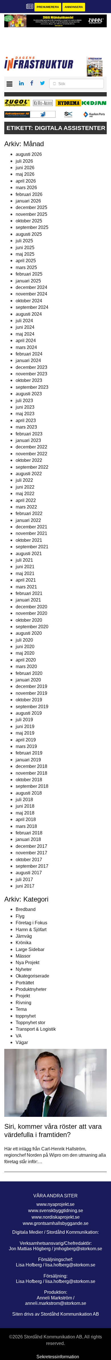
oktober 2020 (29, 620)
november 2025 (31, 214)
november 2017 (31, 852)
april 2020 (26, 660)
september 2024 (32, 307)
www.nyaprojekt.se (55, 1204)
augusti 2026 (29, 154)
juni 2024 (25, 327)
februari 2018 (29, 832)
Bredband (26, 909)
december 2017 (31, 846)
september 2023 (32, 387)
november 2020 (31, 613)
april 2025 (26, 260)
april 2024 (26, 340)
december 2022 (31, 447)
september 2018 (32, 786)
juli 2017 (24, 879)
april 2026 (26, 181)
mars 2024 (26, 347)
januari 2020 (28, 679)
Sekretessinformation (57, 1356)
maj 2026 (25, 174)
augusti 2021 (29, 553)
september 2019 (32, 706)
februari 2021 (29, 593)
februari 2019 (29, 753)
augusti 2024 (29, 314)
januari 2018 (28, 839)
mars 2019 (26, 746)
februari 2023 (29, 433)
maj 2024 (25, 334)
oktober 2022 (29, 460)
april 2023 (26, 420)
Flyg (20, 916)
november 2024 (31, 294)
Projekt (23, 995)
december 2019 (31, 686)
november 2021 (31, 533)
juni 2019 (25, 726)
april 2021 (26, 580)
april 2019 (26, 739)
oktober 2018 (29, 779)
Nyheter (24, 969)
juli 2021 (24, 560)
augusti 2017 (29, 872)
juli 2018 (24, 799)
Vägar (22, 1042)
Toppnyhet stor (30, 1022)
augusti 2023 (29, 393)
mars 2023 (26, 427)
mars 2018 (26, 826)
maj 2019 (25, 733)
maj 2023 (25, 413)
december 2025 (31, 207)
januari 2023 (28, 440)
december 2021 (31, 526)
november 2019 (31, 693)
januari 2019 (28, 759)
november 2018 (31, 773)
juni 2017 (25, 886)
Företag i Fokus (31, 922)
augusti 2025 (29, 234)
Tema (21, 1009)
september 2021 (32, 546)
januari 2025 (28, 280)
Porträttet (25, 982)
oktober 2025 (29, 220)
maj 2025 (25, 254)
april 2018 (26, 819)
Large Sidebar (30, 949)
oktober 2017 (29, 859)
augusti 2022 (29, 473)
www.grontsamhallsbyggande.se (56, 1223)
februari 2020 (29, 673)
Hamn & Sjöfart (31, 929)
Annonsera (74, 7)
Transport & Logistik (36, 1029)
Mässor (23, 956)
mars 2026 (26, 187)
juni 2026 (25, 167)
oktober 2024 (29, 300)
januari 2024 (28, 360)
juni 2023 (25, 407)
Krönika (23, 942)
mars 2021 (26, 586)
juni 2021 (25, 566)
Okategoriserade (32, 976)
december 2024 (31, 287)
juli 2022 (24, 480)
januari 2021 (28, 600)
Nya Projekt (27, 962)
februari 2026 (29, 194)
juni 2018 (25, 806)
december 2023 (31, 367)
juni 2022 (25, 487)
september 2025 (32, 227)
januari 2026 (28, 201)
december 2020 (31, 606)
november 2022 (31, 453)
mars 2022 (26, 507)
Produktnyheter (31, 989)
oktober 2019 (29, 699)
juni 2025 (25, 247)
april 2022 (26, 500)
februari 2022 (29, 513)
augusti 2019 (29, 713)
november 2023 (31, 373)
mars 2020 (26, 666)
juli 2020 (24, 640)
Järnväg (24, 936)
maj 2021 (25, 573)
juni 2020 (25, 646)
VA (19, 1036)
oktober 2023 (29, 380)
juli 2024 (24, 320)
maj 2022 (25, 493)
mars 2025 (26, 267)
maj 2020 (25, 653)
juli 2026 (24, 161)
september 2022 (32, 467)
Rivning (23, 1002)
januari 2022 (28, 520)
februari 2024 (29, 354)
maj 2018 (25, 813)
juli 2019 (24, 719)
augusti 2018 (29, 793)
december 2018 (31, 766)
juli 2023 (24, 400)
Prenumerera (48, 7)
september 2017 (32, 866)
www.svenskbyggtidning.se (55, 1210)
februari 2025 (29, 274)
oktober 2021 (29, 540)
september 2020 (32, 626)
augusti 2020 (29, 633)
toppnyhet (26, 1016)
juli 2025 (24, 240)
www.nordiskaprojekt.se (56, 1217)
